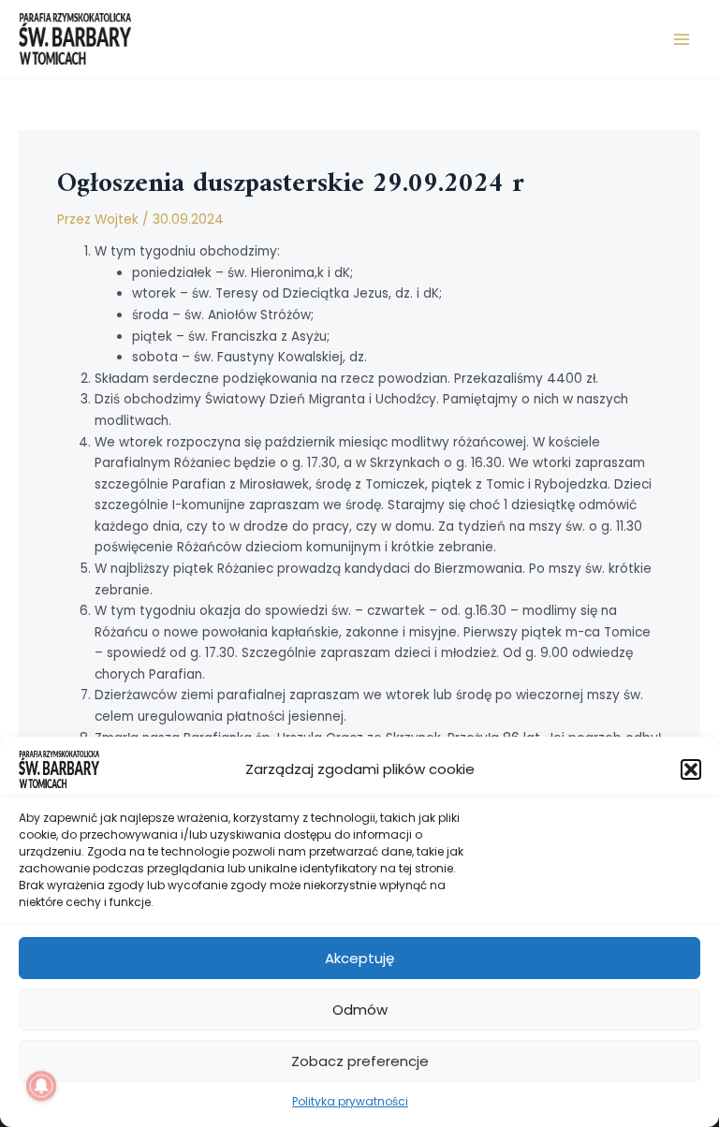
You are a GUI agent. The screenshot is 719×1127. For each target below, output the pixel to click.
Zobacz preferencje (360, 1061)
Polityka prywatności (350, 1101)
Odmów (360, 1009)
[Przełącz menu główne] (682, 39)
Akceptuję (359, 958)
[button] (691, 769)
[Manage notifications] (41, 1086)
